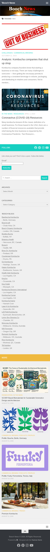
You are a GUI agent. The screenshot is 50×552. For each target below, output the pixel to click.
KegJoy (5, 278)
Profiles (31, 435)
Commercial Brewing (23, 53)
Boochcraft (6, 223)
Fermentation (7, 395)
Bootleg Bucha (7, 234)
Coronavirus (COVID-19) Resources (22, 117)
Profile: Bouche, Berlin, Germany (14, 438)
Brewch (5, 245)
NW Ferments (7, 329)
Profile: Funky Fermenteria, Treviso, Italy (17, 476)
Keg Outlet (6, 284)
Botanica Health (8, 239)
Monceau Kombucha (10, 323)
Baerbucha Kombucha (10, 217)
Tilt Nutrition (6, 345)
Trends (22, 511)
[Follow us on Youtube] (46, 147)
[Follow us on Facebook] (35, 147)
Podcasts (23, 435)
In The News (7, 114)
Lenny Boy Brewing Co (10, 317)
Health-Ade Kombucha (10, 273)
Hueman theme (37, 540)
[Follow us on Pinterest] (39, 147)
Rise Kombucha (8, 340)
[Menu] (47, 3)
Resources (19, 114)
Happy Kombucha (8, 267)
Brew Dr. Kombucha (9, 251)
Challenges (7, 53)
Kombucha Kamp (8, 301)
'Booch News (8, 3)
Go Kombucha (7, 262)
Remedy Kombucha (9, 334)
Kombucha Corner (9, 295)
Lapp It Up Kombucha (10, 306)
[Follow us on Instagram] (43, 147)
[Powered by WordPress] (17, 540)
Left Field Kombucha (9, 312)
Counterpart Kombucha (10, 256)
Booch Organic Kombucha (12, 228)
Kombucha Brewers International (14, 290)
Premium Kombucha (9, 514)
